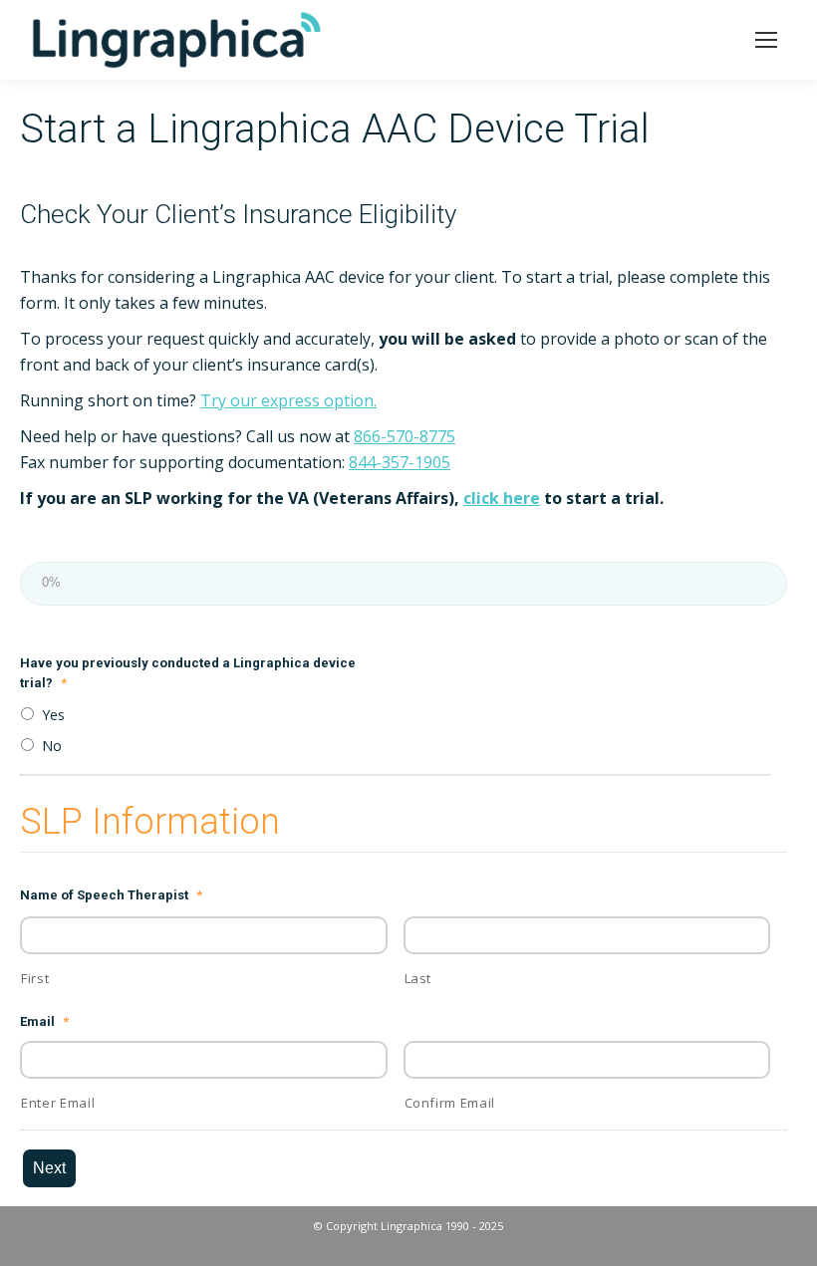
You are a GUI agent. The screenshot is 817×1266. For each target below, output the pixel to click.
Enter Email (58, 1103)
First (35, 978)
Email (44, 1021)
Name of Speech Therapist (111, 894)
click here (501, 498)
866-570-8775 (404, 436)
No (52, 745)
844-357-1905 (399, 462)
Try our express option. (288, 400)
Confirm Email (450, 1103)
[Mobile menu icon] (766, 40)
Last (418, 978)
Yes (53, 714)
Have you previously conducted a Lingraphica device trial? (188, 672)
